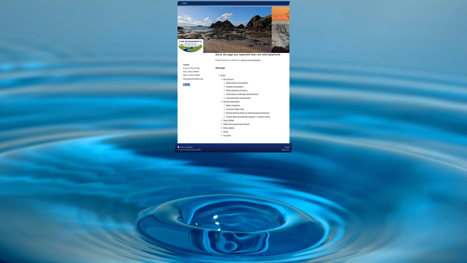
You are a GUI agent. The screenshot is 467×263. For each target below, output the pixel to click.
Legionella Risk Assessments (238, 98)
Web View (285, 149)
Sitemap (189, 147)
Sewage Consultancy (235, 86)
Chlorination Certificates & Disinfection (242, 94)
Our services (228, 79)
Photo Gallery (228, 128)
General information (231, 101)
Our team (227, 135)
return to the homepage (250, 60)
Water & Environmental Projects (236, 124)
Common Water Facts (235, 109)
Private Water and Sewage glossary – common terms (248, 116)
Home (222, 75)
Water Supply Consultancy (237, 82)
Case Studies (228, 120)
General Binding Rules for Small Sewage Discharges (247, 113)
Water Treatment (233, 105)
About (225, 131)
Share (187, 85)
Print (182, 147)
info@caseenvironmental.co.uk (193, 79)
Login (287, 147)
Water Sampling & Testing (236, 90)
